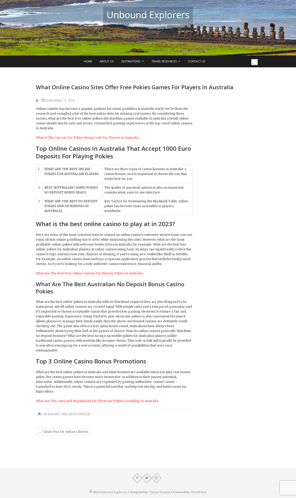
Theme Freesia (159, 492)
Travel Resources (164, 61)
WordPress (199, 492)
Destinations (130, 61)
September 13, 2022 (60, 100)
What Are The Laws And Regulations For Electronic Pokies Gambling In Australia (97, 401)
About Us (107, 61)
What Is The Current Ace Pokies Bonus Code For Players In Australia (87, 138)
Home (88, 61)
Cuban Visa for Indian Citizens (63, 432)
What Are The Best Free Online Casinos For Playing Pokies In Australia (89, 273)
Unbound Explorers (148, 14)
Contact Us (196, 61)
